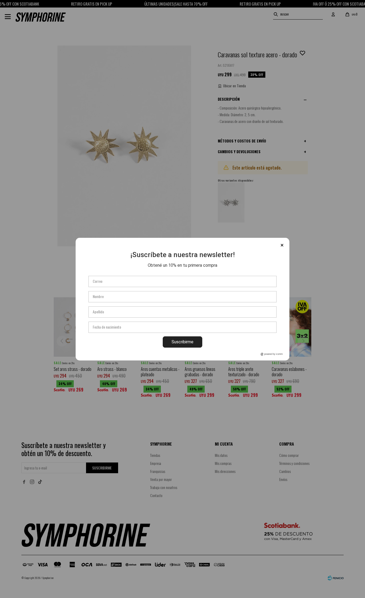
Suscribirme (182, 341)
